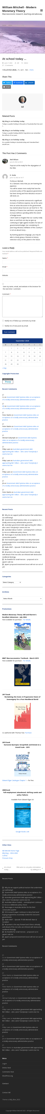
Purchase (28, 733)
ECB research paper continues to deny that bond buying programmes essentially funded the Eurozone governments (21, 542)
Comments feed (8, 1072)
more (31, 70)
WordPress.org (7, 1076)
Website (5, 275)
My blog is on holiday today (13, 121)
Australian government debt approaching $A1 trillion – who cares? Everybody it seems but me (20, 451)
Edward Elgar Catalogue (10, 780)
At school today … (6, 868)
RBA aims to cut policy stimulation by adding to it (28, 868)
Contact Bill (6, 1092)
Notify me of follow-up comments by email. (20, 321)
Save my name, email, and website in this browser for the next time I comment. (22, 287)
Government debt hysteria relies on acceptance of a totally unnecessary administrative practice (20, 417)
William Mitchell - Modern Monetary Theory (19, 9)
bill (18, 63)
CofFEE (4, 856)
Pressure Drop (7, 858)
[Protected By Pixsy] (7, 383)
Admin (26, 63)
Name (5, 258)
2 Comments (9, 65)
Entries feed (6, 1068)
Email (4, 267)
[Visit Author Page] (22, 99)
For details (26, 620)
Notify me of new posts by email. (16, 326)
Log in (4, 1064)
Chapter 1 (23, 780)
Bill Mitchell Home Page (10, 851)
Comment (6, 294)
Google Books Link (22, 832)
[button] (41, 10)
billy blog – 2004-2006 (10, 853)
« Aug (4, 368)
